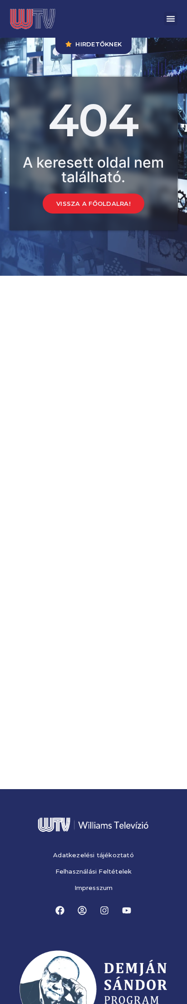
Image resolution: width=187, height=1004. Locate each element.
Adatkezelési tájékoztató (93, 855)
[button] (170, 18)
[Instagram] (104, 910)
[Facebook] (60, 910)
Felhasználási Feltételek (93, 871)
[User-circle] (82, 910)
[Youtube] (127, 910)
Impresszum (93, 888)
